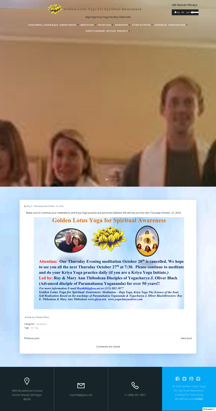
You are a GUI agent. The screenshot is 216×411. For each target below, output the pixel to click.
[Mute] (192, 12)
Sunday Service (68, 24)
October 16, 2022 (55, 206)
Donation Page (176, 24)
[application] (185, 12)
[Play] (175, 12)
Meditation (87, 24)
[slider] (194, 12)
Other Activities (141, 24)
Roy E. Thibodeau (35, 206)
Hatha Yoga (104, 24)
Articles (111, 30)
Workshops (121, 24)
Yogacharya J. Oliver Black (43, 24)
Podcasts (122, 30)
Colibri (199, 399)
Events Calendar (95, 30)
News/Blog (161, 24)
